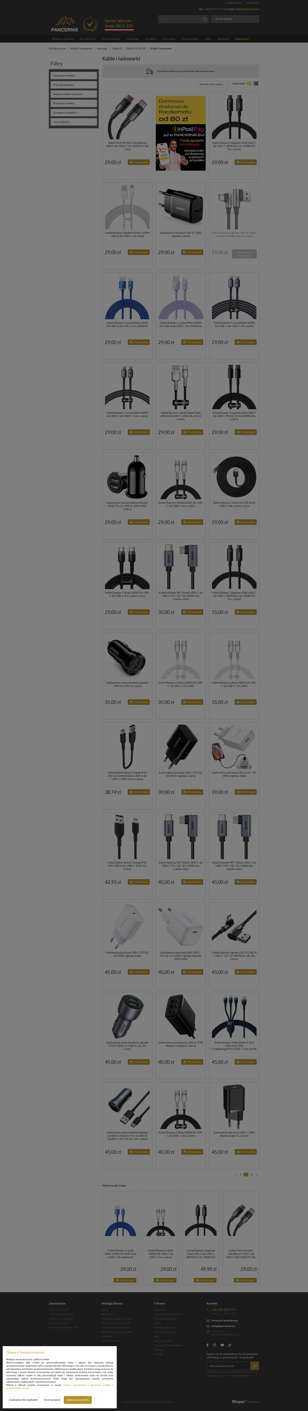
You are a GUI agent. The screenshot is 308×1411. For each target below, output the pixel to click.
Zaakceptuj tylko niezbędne (23, 1399)
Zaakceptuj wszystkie (78, 1399)
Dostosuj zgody (52, 1399)
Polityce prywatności (74, 1385)
